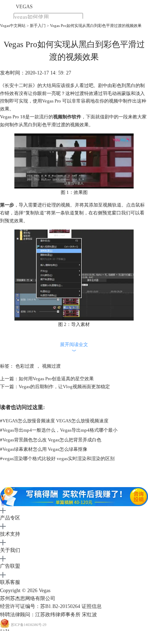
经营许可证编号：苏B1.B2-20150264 (40, 606)
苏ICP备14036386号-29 (28, 625)
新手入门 (38, 25)
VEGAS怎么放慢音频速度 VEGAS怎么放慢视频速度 (54, 420)
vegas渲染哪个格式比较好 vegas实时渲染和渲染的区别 (57, 458)
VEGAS (24, 6)
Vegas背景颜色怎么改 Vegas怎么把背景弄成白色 (50, 439)
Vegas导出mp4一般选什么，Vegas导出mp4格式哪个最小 (58, 430)
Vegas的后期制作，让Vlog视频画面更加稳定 (64, 386)
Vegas (44, 590)
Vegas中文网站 (13, 25)
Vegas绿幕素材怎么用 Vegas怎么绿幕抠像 (43, 449)
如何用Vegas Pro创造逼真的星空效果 (56, 378)
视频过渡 (51, 366)
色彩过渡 (24, 366)
